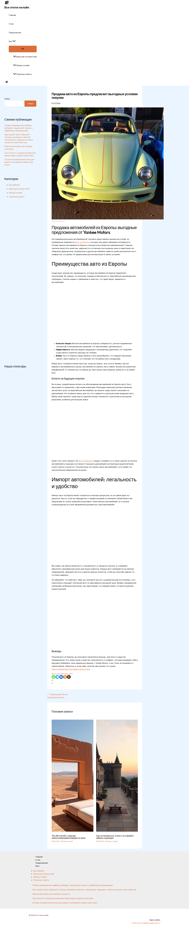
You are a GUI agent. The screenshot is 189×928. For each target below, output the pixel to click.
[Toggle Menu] (23, 49)
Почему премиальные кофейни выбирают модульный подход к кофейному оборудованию (18, 128)
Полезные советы (24, 74)
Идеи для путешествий (26, 57)
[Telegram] (57, 677)
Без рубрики (14, 185)
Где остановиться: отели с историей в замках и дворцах (115, 836)
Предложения (15, 33)
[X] (69, 677)
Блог (11, 41)
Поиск (7, 99)
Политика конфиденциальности (146, 923)
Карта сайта (154, 920)
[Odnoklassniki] (65, 677)
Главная (12, 15)
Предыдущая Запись (57, 694)
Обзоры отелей (22, 65)
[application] (14, 41)
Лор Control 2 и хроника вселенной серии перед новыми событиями (62, 898)
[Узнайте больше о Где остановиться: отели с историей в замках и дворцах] (117, 831)
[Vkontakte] (61, 677)
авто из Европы (82, 242)
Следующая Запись (56, 697)
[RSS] (7, 82)
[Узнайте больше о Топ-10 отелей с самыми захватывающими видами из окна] (72, 831)
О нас (11, 24)
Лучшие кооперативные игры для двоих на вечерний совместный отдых (19, 162)
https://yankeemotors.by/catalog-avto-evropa (71, 669)
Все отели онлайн (16, 7)
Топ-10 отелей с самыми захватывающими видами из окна (68, 836)
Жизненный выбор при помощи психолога (51, 894)
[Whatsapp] (53, 677)
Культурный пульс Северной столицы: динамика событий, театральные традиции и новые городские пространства (84, 890)
